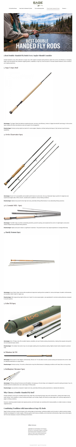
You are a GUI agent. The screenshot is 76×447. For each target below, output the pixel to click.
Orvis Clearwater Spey (14, 134)
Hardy (11, 292)
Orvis (46, 196)
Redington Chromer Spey (15, 369)
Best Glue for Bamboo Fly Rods (26, 8)
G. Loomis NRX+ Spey (13, 205)
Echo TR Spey (10, 303)
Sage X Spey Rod (11, 68)
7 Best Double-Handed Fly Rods (53, 8)
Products (64, 8)
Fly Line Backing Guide (39, 8)
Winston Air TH (11, 352)
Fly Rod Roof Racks (13, 8)
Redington (35, 383)
